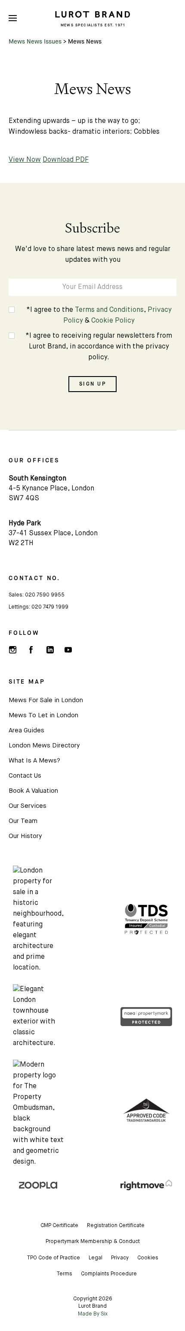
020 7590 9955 (45, 595)
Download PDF (66, 160)
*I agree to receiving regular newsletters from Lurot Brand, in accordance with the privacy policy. (98, 347)
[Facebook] (31, 650)
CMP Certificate (59, 1225)
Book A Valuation (33, 791)
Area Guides (26, 730)
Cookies (147, 1258)
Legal (95, 1258)
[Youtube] (68, 650)
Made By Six (93, 1314)
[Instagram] (12, 650)
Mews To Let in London (43, 715)
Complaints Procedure (109, 1274)
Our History (25, 836)
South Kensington (37, 478)
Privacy (120, 1258)
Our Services (27, 806)
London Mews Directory (44, 745)
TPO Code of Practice (53, 1258)
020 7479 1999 (49, 607)
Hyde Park (25, 523)
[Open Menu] (13, 18)
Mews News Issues (35, 41)
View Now (25, 160)
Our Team (23, 821)
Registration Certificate (116, 1225)
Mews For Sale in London (46, 700)
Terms (64, 1274)
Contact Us (25, 775)
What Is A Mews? (34, 760)
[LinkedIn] (49, 650)
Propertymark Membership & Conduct (93, 1241)
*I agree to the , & (99, 315)
